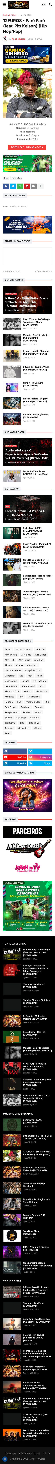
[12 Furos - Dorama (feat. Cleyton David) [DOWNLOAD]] (12, 1419)
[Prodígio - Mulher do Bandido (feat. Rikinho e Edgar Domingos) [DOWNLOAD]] (12, 970)
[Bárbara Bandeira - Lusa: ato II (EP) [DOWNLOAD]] (12, 612)
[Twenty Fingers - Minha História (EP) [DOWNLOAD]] (12, 596)
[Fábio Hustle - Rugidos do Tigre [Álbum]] (12, 1204)
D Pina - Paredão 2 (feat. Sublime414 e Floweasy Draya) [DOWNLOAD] (35, 1290)
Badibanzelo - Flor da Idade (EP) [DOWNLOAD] (37, 577)
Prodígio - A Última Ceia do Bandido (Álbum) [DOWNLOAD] (37, 1082)
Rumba (26, 712)
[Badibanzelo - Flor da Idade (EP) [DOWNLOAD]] (12, 580)
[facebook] (15, 751)
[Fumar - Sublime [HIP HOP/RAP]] (12, 1220)
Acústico (40, 649)
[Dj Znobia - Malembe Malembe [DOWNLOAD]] (12, 1021)
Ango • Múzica (37, 1458)
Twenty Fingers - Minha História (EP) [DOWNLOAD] (37, 593)
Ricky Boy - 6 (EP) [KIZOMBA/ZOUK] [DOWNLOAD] (32, 531)
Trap (22, 723)
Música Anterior (12, 271)
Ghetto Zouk (11, 681)
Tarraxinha (10, 723)
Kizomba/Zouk (12, 691)
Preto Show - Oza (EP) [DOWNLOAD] (34, 1033)
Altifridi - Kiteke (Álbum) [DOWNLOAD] (36, 416)
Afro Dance (40, 654)
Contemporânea (13, 670)
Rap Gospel (10, 707)
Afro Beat (26, 654)
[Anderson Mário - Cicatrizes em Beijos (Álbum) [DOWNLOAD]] (12, 1387)
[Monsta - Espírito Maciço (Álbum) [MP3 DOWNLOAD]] (12, 340)
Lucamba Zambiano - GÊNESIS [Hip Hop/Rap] (35, 472)
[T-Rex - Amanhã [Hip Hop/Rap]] (12, 1188)
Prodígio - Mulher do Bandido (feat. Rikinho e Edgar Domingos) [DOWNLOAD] (35, 969)
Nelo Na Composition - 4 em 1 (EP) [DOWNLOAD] (36, 561)
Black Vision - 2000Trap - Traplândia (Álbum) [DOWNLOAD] (36, 322)
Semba (8, 717)
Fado (30, 675)
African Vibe (11, 654)
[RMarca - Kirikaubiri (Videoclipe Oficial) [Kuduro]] (12, 1340)
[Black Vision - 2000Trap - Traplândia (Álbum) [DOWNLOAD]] (12, 324)
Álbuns (8, 649)
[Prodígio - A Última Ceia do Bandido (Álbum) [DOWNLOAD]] (12, 1084)
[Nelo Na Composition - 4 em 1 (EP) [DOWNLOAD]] (12, 564)
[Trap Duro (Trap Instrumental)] (12, 1236)
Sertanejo (21, 717)
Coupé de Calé (32, 670)
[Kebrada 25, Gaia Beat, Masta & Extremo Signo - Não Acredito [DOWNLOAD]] (12, 1355)
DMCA (47, 1453)
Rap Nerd (25, 707)
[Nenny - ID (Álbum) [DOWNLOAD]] (12, 387)
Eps (21, 675)
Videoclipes (23, 728)
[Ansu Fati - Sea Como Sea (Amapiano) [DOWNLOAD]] (12, 1324)
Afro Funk (10, 660)
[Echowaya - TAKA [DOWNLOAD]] (12, 1125)
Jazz (41, 686)
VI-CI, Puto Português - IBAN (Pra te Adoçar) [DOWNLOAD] (35, 1066)
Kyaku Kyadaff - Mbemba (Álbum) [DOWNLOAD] (36, 352)
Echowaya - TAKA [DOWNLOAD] (32, 1121)
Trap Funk (34, 723)
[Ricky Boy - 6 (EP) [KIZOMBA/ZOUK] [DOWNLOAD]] (12, 533)
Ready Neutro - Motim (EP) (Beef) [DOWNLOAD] (37, 545)
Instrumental (11, 686)
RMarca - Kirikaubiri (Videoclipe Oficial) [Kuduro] (33, 1338)
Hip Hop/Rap (24, 15)
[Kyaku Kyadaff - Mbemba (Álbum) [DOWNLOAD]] (12, 356)
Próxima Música (42, 271)
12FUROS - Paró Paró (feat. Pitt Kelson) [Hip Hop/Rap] (37, 1153)
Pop (19, 702)
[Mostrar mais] (40, 186)
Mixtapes (9, 696)
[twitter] (40, 751)
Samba (37, 712)
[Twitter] (13, 186)
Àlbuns (19, 665)
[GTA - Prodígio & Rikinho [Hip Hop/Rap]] (12, 1252)
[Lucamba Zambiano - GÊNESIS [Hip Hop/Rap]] (12, 476)
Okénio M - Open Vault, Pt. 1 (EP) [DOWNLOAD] (37, 624)
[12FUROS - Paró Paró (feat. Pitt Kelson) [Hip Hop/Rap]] (12, 1156)
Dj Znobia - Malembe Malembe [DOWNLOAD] (35, 1017)
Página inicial (9, 15)
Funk (39, 675)
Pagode (9, 702)
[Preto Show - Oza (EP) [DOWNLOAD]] (12, 1037)
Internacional (28, 686)
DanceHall (10, 675)
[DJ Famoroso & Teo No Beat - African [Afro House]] (12, 1140)
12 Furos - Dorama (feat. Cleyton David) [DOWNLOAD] (35, 1417)
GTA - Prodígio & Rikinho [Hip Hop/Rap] (36, 1248)
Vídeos (37, 728)
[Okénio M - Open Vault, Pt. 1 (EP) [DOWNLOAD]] (12, 628)
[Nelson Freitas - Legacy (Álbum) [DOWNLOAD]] (12, 403)
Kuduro (27, 691)
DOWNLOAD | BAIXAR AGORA (27, 147)
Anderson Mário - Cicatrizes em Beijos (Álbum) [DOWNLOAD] (35, 1385)
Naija (21, 696)
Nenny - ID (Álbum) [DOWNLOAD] (33, 384)
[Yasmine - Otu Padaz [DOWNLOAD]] (12, 989)
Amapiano (32, 665)
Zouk (7, 733)
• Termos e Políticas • (29, 1453)
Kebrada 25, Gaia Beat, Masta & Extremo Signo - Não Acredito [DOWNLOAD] (37, 1353)
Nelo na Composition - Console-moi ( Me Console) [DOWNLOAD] (37, 1265)
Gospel (25, 681)
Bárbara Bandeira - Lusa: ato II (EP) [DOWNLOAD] (36, 609)
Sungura (34, 717)
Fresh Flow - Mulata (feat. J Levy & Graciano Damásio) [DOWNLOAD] (37, 1433)
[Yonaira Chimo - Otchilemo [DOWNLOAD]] (12, 1005)
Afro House (24, 660)
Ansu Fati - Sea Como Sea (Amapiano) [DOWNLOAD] (37, 1320)
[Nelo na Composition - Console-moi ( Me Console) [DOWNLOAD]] (12, 1267)
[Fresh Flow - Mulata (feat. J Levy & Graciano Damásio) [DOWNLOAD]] (12, 1435)
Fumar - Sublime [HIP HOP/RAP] (34, 1216)
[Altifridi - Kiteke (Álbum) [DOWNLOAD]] (12, 419)
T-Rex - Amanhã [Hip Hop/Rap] (34, 1184)
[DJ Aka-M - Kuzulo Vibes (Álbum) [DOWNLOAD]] (12, 372)
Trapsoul (9, 728)
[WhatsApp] (20, 186)
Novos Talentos (23, 649)
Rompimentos (11, 712)
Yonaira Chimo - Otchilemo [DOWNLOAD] (37, 1001)
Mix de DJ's (41, 691)
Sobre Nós (10, 1453)
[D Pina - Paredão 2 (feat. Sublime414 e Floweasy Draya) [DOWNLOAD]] (12, 1292)
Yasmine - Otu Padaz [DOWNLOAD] (34, 985)
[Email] (34, 186)
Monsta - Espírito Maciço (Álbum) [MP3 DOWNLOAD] (36, 338)
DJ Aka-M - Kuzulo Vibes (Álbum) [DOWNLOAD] (36, 368)
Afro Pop (38, 660)
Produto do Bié (33, 702)
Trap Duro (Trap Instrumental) (31, 1232)
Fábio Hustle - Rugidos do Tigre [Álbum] (36, 1200)
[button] (4, 4)
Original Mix (34, 696)
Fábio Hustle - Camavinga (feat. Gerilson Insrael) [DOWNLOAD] (36, 952)
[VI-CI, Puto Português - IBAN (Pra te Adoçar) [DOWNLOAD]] (12, 1068)
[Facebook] (6, 186)
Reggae (39, 707)
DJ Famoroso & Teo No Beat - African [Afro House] (37, 1137)
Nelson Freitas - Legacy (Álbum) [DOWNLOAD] (35, 400)
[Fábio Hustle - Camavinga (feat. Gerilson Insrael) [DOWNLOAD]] (12, 954)
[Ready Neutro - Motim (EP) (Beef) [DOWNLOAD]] (12, 549)
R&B (47, 702)
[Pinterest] (27, 186)
